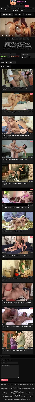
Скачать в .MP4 (27, 57)
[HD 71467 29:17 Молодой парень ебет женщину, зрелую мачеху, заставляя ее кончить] (17, 163)
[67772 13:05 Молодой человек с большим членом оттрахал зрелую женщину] (17, 282)
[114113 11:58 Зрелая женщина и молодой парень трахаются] (17, 354)
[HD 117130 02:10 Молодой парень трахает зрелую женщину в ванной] (17, 211)
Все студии (29, 14)
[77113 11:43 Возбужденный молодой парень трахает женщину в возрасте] (17, 187)
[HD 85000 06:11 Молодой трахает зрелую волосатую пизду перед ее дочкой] (17, 259)
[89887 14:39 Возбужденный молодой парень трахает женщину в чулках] (17, 92)
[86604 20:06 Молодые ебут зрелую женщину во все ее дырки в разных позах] (17, 139)
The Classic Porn (10, 62)
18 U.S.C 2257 (16, 393)
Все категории (7, 14)
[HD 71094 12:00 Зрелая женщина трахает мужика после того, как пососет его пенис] (17, 330)
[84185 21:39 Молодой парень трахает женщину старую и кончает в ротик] (17, 306)
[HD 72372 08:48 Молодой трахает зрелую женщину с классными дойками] (17, 115)
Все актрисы (18, 14)
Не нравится (15, 56)
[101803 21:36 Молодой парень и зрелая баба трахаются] (17, 235)
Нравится (4, 56)
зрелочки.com (14, 385)
